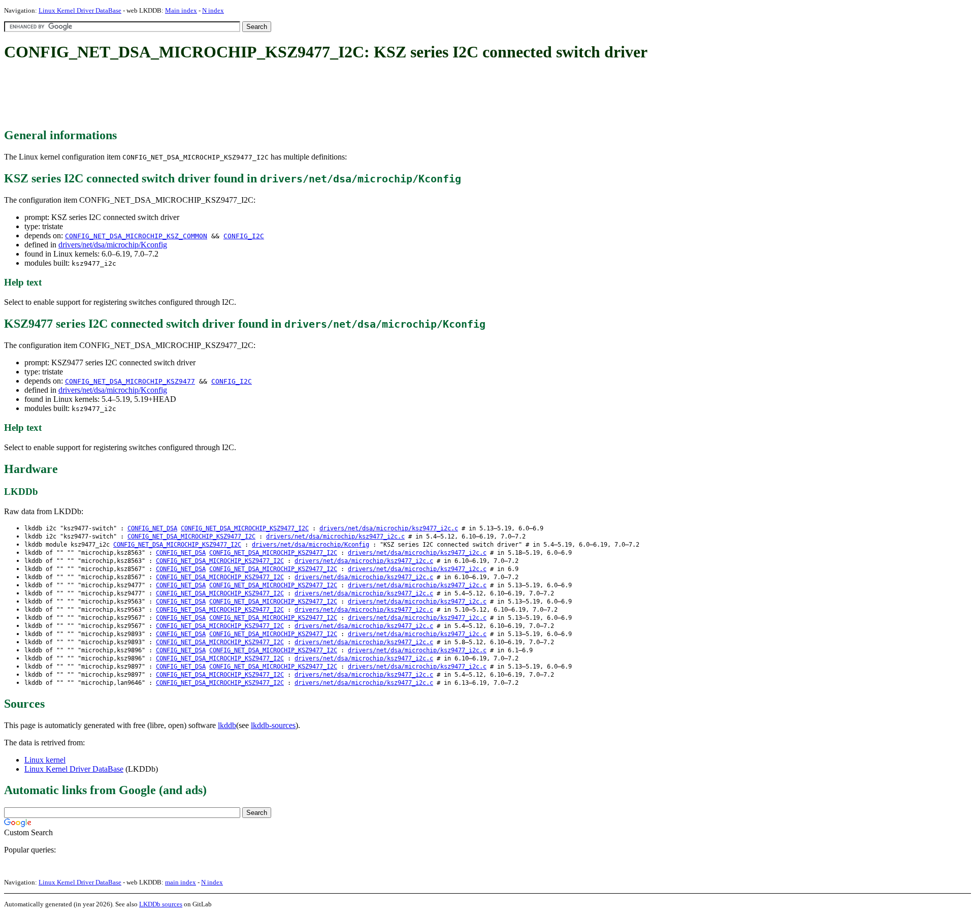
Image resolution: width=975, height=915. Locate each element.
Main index (181, 10)
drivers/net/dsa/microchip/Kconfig (112, 244)
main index (180, 882)
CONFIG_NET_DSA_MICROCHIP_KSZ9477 (130, 381)
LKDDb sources (160, 904)
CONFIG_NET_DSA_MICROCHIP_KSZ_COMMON (136, 236)
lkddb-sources (273, 725)
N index (213, 10)
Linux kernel (45, 759)
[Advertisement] (189, 95)
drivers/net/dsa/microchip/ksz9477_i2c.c (388, 528)
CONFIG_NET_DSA (152, 528)
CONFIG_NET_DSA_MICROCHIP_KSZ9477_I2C (245, 528)
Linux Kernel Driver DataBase (80, 10)
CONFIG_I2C (243, 236)
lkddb (227, 725)
